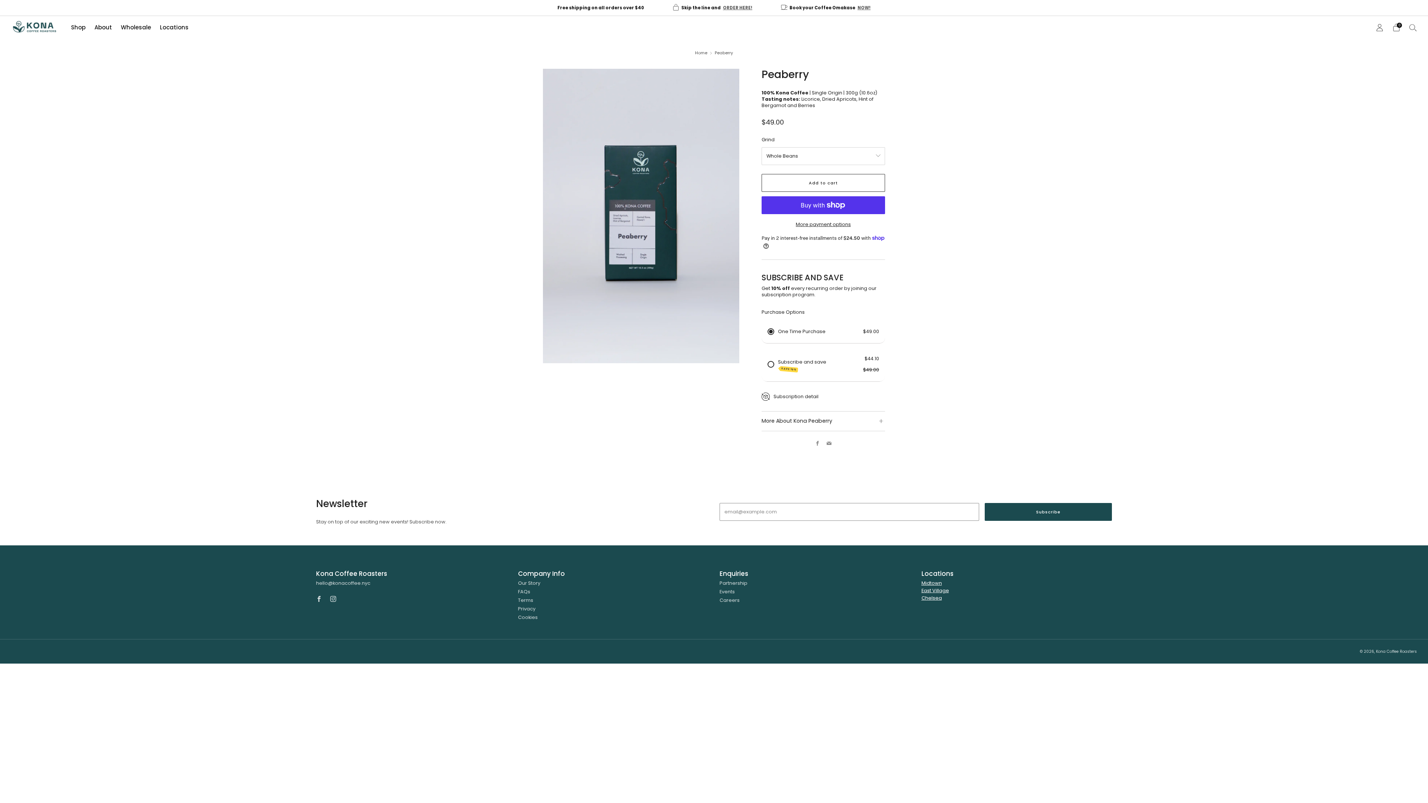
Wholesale (136, 27)
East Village (935, 590)
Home (701, 53)
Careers (730, 600)
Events (727, 591)
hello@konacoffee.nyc (343, 583)
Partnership (733, 583)
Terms (525, 600)
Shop (78, 27)
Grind (768, 139)
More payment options (823, 224)
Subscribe (1048, 512)
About (103, 27)
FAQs (524, 591)
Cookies (528, 617)
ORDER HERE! (737, 8)
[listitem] (601, 8)
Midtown (932, 583)
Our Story (529, 583)
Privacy (527, 609)
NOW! (864, 8)
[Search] (1413, 27)
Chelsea (932, 598)
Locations (174, 27)
